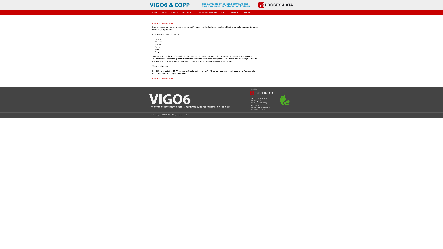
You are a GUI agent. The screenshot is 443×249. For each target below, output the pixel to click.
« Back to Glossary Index (163, 23)
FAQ (223, 12)
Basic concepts (170, 12)
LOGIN (247, 12)
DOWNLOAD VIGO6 (208, 12)
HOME (154, 12)
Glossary (235, 12)
